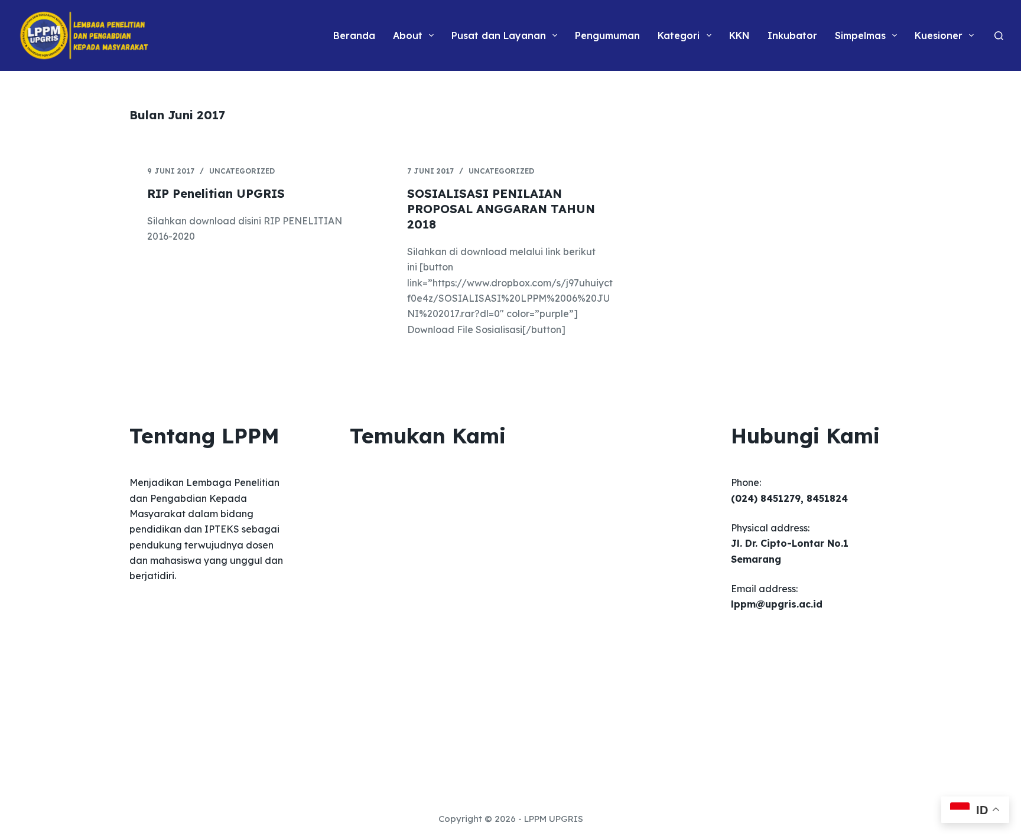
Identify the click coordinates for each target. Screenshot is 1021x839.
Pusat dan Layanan (498, 35)
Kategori (679, 35)
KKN (739, 35)
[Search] (998, 35)
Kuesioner (939, 35)
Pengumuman (607, 35)
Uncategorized (242, 171)
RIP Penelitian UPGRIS (216, 193)
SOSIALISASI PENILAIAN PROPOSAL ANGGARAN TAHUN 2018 (501, 208)
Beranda (354, 35)
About (407, 35)
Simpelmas (860, 35)
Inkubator (792, 35)
